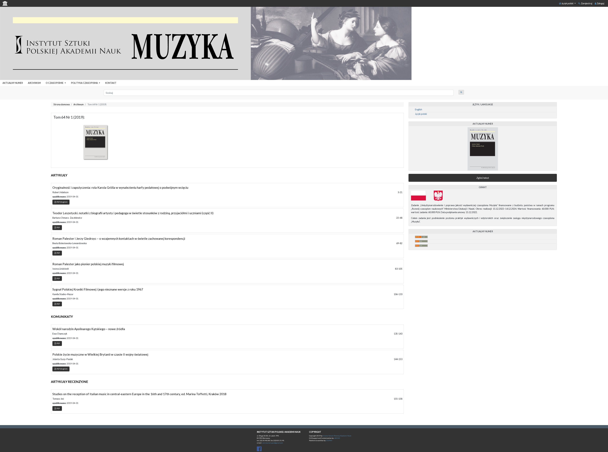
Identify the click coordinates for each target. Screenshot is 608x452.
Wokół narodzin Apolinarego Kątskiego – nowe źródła (88, 329)
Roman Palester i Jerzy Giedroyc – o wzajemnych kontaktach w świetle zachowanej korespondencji (118, 238)
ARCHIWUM (34, 83)
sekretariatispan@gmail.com (272, 443)
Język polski (567, 3)
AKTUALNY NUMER (13, 83)
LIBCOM (337, 438)
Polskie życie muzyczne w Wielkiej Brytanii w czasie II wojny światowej (100, 354)
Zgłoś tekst (482, 177)
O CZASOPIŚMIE (55, 83)
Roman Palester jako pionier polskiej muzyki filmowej (88, 264)
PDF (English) (61, 202)
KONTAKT (110, 83)
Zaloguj (600, 3)
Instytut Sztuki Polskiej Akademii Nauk (337, 436)
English (418, 109)
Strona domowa (62, 104)
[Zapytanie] (461, 92)
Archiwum (78, 104)
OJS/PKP (329, 440)
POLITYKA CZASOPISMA (84, 83)
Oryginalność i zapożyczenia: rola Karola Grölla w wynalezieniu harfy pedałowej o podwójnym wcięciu (120, 187)
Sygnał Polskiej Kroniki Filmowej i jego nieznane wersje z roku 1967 (97, 289)
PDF (58, 227)
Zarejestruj (586, 3)
